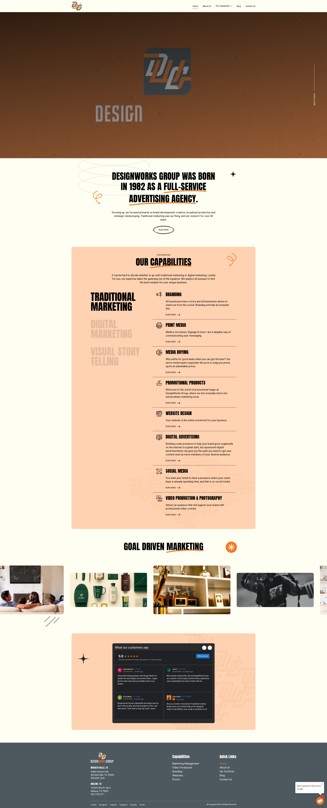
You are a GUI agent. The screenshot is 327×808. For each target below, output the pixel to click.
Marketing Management (185, 763)
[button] (224, 6)
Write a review (203, 656)
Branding (177, 771)
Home (195, 6)
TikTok (142, 805)
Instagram (103, 805)
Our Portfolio (227, 771)
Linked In (113, 805)
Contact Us (251, 6)
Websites (177, 775)
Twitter (94, 805)
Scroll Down (314, 99)
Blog (239, 6)
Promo (176, 779)
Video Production (182, 767)
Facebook (123, 805)
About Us (207, 6)
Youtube (133, 805)
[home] (77, 6)
